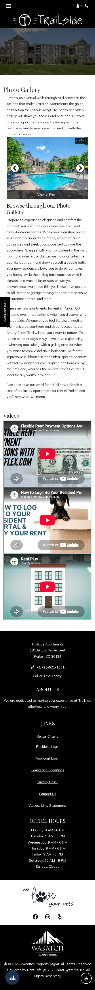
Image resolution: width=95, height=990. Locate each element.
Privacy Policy (47, 782)
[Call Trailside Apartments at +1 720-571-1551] (87, 6)
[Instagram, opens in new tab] (47, 917)
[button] (79, 6)
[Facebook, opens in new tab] (35, 917)
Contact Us (47, 794)
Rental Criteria (47, 736)
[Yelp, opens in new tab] (59, 917)
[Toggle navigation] (8, 6)
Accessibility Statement (47, 805)
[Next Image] (80, 168)
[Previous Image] (15, 168)
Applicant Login (47, 758)
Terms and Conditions (47, 770)
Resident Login (47, 746)
